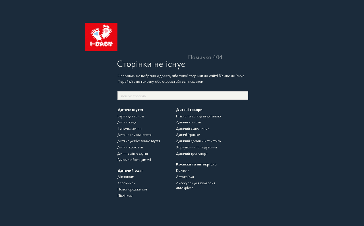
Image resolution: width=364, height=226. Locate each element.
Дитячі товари (189, 109)
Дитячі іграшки (188, 134)
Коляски (182, 170)
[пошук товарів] (243, 95)
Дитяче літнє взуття (132, 153)
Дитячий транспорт (192, 153)
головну (147, 81)
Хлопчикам (126, 182)
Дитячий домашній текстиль (198, 140)
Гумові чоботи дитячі (134, 159)
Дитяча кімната (188, 122)
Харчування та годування (196, 147)
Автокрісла (185, 176)
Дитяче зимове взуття (134, 134)
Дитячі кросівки (130, 147)
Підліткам (125, 195)
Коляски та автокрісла (196, 164)
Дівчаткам (125, 176)
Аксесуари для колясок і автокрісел (195, 185)
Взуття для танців (130, 116)
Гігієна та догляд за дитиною (198, 116)
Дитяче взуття (130, 109)
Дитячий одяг (130, 170)
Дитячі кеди (126, 122)
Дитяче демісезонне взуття (138, 140)
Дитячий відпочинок (192, 128)
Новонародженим (132, 189)
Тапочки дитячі (129, 128)
